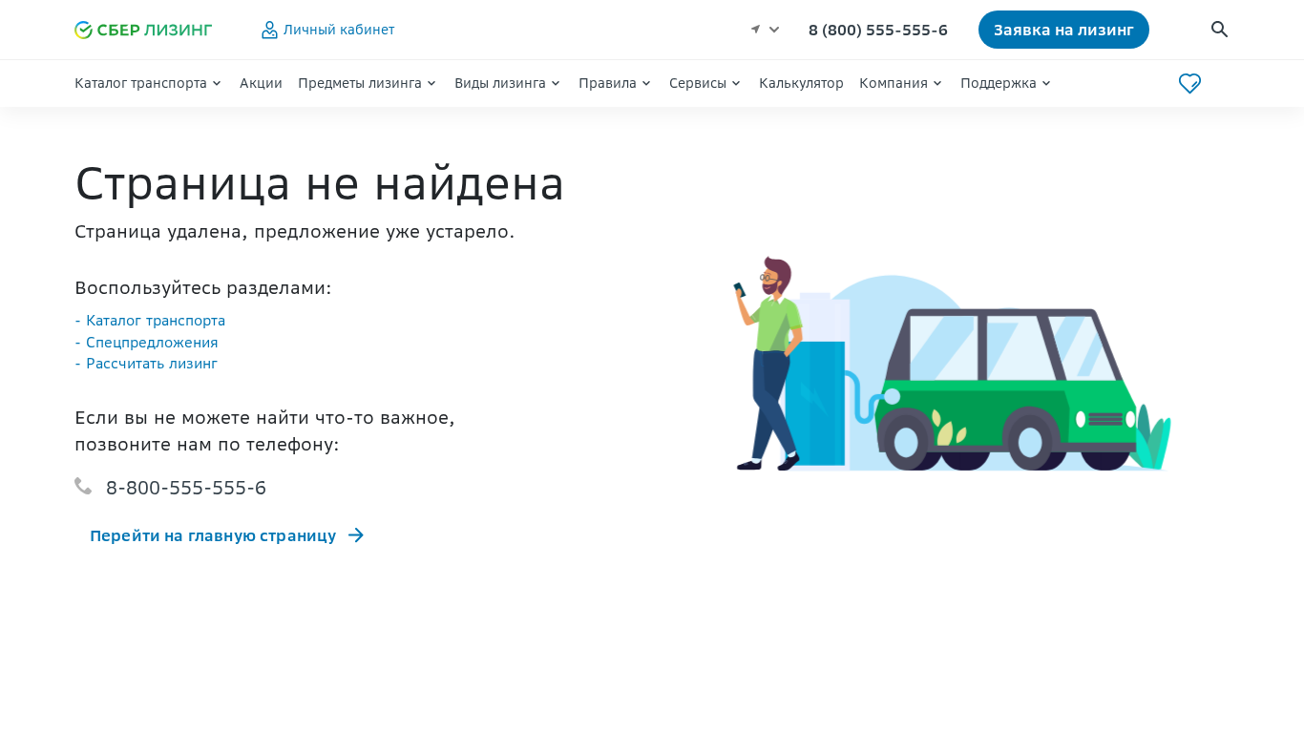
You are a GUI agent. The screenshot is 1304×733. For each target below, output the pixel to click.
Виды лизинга (500, 83)
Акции (261, 83)
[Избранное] (1190, 83)
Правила (607, 83)
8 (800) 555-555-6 (878, 29)
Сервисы (697, 83)
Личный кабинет (339, 29)
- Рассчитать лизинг (146, 363)
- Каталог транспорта (149, 320)
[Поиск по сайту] (1219, 30)
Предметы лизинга (360, 83)
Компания (893, 83)
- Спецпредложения (146, 342)
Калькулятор (801, 83)
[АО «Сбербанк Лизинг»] (151, 30)
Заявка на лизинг (1064, 29)
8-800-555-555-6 (186, 487)
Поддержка (998, 83)
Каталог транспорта (140, 83)
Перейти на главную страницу (213, 535)
